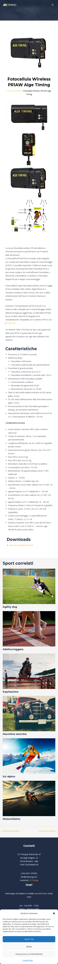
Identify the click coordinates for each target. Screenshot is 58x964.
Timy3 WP (11, 323)
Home (9, 91)
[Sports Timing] (9, 5)
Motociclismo (11, 818)
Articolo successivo (48, 831)
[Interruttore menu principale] (52, 5)
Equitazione (10, 691)
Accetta (29, 939)
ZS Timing (33, 880)
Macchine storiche (15, 734)
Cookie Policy (28, 960)
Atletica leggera (13, 649)
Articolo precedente (9, 831)
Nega (29, 946)
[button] (54, 913)
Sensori (17, 91)
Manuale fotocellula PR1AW (21, 545)
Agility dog (10, 606)
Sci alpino (9, 776)
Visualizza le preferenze (29, 954)
